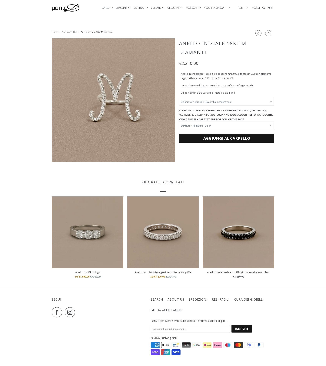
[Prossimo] (268, 33)
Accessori (192, 7)
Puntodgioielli (169, 338)
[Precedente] (259, 33)
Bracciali (122, 7)
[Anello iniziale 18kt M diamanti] (113, 100)
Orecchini (173, 7)
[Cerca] (264, 8)
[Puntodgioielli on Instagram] (71, 312)
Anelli (106, 7)
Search (157, 299)
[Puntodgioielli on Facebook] (58, 312)
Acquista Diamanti (216, 7)
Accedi (256, 7)
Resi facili (221, 299)
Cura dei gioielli (249, 299)
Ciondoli (140, 7)
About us (176, 299)
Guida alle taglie (166, 310)
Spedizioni (198, 299)
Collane (156, 7)
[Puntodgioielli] (71, 8)
